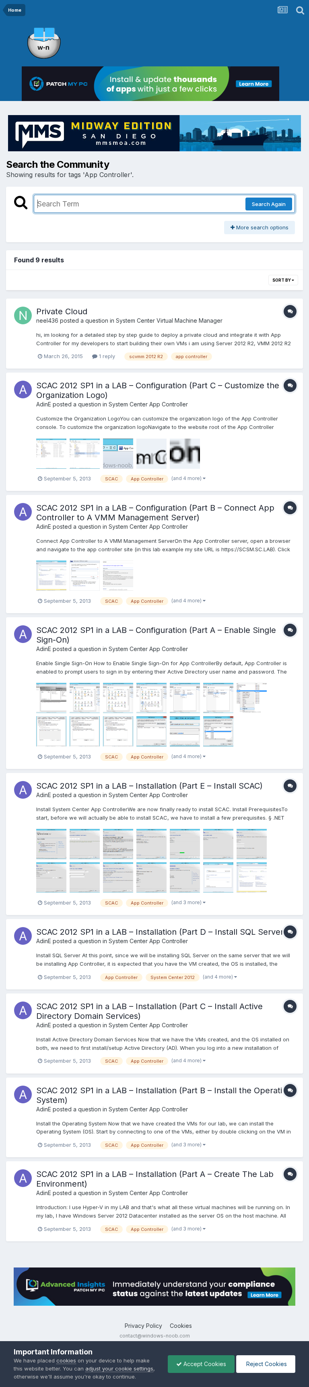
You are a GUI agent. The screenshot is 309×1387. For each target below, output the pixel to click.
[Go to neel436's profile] (23, 315)
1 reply (106, 356)
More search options (261, 227)
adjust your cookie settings (119, 1368)
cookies (66, 1360)
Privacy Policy (143, 1325)
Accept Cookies (204, 1363)
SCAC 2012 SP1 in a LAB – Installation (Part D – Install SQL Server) (161, 932)
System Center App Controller (148, 404)
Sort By (282, 280)
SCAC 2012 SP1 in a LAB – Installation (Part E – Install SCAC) (149, 786)
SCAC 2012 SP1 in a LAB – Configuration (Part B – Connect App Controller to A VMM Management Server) (155, 512)
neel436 (47, 320)
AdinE (43, 404)
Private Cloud (61, 311)
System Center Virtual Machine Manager (169, 320)
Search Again (269, 204)
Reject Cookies (266, 1363)
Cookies (181, 1325)
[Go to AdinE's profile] (23, 389)
